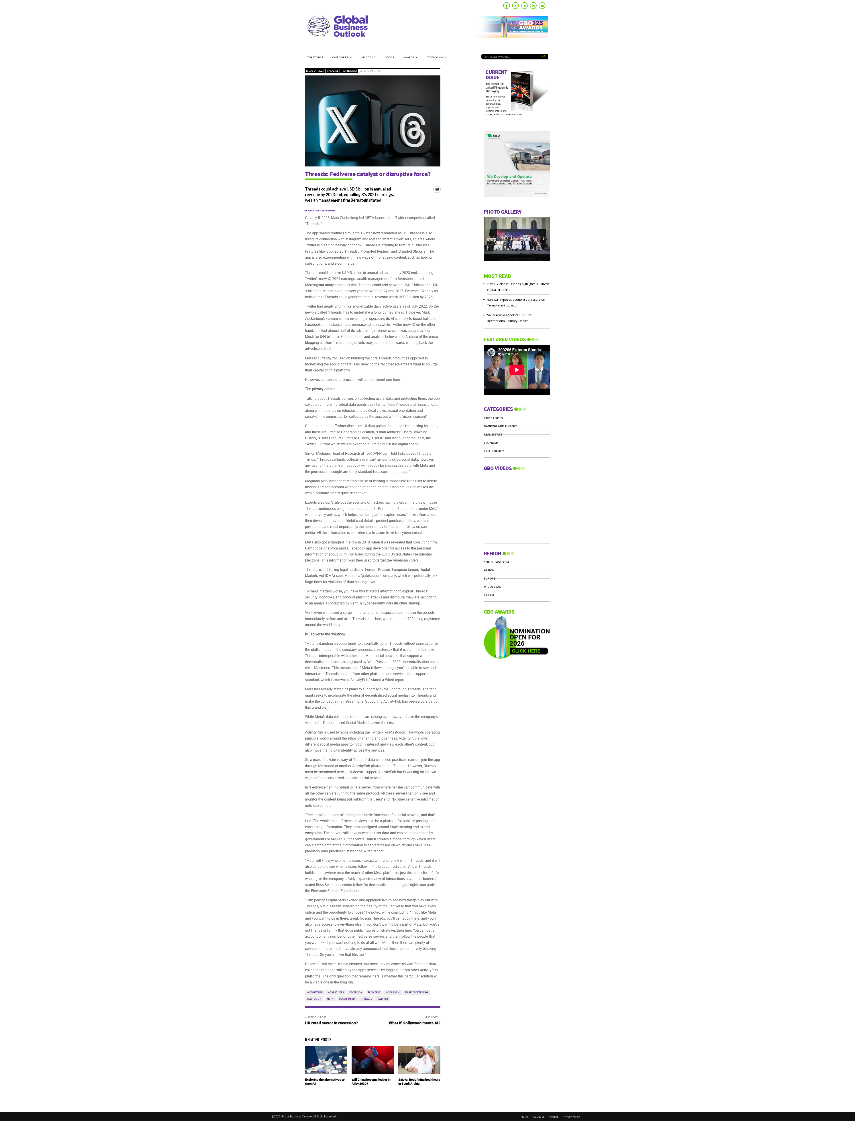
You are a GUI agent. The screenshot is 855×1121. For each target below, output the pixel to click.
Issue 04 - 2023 (315, 70)
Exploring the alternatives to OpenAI (325, 1081)
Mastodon (314, 998)
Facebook (355, 992)
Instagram (392, 992)
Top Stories (315, 57)
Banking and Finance (500, 426)
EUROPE (489, 578)
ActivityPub (315, 992)
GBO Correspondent (322, 210)
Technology (349, 70)
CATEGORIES (340, 57)
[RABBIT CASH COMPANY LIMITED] (517, 195)
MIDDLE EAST (493, 587)
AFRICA (489, 570)
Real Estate (493, 434)
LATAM (489, 595)
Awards (408, 57)
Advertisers (336, 992)
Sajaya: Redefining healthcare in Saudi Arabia (419, 1081)
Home (525, 1117)
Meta (330, 998)
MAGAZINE (368, 57)
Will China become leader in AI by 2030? (371, 1081)
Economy (491, 443)
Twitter (382, 998)
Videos (389, 57)
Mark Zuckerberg (416, 992)
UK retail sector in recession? (331, 1023)
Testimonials (436, 57)
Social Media (347, 998)
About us (538, 1117)
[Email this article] (437, 189)
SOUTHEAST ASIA (496, 562)
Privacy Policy (571, 1117)
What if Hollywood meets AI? (414, 1023)
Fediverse (374, 992)
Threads (366, 998)
